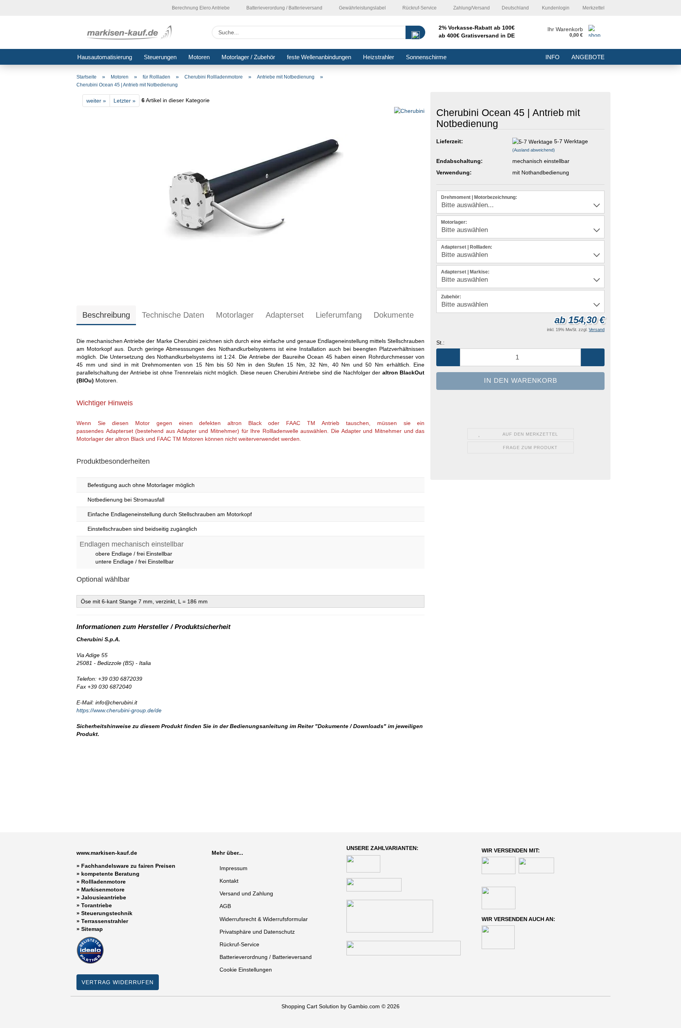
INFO (552, 57)
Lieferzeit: (449, 141)
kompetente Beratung (110, 874)
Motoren (199, 57)
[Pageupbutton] (659, 1016)
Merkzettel (593, 8)
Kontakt (229, 881)
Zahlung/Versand (471, 8)
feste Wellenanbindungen (319, 57)
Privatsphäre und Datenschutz (257, 932)
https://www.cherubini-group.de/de (119, 710)
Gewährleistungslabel (362, 8)
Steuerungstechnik (106, 913)
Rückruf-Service (419, 8)
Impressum (233, 868)
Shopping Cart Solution (310, 1006)
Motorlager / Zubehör (248, 57)
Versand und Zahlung (246, 893)
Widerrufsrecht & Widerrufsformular (264, 919)
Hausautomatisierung (104, 57)
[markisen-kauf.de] (130, 32)
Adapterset (285, 315)
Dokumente (394, 315)
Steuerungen (160, 57)
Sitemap (92, 929)
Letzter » (125, 100)
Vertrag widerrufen (118, 982)
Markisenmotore (103, 889)
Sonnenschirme (426, 57)
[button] (448, 357)
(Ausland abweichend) (533, 150)
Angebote (588, 57)
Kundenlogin (555, 8)
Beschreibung (106, 315)
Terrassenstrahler (104, 921)
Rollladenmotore (103, 881)
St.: (440, 342)
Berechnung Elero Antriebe (200, 8)
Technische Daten (173, 315)
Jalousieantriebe (103, 897)
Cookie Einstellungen (246, 969)
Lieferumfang (339, 315)
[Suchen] (415, 32)
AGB (225, 906)
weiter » (96, 100)
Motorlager (235, 315)
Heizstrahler (378, 57)
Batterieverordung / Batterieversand (283, 8)
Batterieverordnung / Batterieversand (266, 957)
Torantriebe (96, 905)
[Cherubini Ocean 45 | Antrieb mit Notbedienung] (250, 199)
